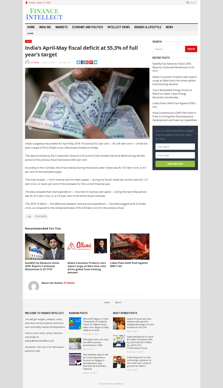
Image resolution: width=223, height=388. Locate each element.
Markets (62, 27)
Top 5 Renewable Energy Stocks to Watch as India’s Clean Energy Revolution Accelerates (172, 93)
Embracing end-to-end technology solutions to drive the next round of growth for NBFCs (139, 361)
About (118, 302)
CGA (29, 216)
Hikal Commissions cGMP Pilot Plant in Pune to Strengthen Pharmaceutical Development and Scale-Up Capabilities (174, 116)
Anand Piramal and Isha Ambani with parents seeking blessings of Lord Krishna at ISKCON (140, 323)
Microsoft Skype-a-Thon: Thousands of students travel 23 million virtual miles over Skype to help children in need (96, 324)
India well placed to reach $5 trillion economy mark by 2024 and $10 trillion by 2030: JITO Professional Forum (140, 342)
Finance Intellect (115, 383)
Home (31, 27)
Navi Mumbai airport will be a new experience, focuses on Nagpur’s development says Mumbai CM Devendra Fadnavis (95, 361)
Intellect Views (119, 27)
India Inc (45, 27)
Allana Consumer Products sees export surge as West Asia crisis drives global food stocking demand (87, 267)
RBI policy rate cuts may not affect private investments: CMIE (95, 342)
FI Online (35, 62)
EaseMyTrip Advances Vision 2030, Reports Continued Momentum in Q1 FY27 (42, 266)
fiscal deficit (41, 216)
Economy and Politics (87, 27)
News (169, 27)
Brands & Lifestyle (147, 27)
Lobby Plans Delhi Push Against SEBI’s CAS (129, 264)
